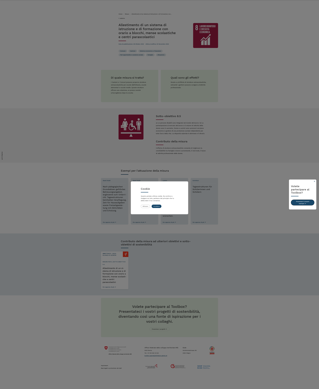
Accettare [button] (156, 206)
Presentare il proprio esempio (302, 202)
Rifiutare (145, 206)
